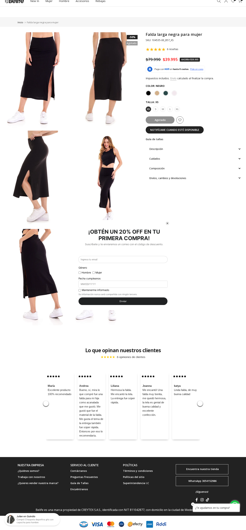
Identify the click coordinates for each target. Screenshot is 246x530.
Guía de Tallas (79, 483)
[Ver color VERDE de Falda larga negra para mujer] (165, 93)
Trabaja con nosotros (31, 477)
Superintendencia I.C (136, 483)
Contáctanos (78, 471)
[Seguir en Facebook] (196, 500)
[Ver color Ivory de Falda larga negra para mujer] (174, 93)
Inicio (20, 22)
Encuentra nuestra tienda (202, 469)
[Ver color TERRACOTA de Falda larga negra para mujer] (157, 93)
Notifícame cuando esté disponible (174, 130)
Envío (173, 78)
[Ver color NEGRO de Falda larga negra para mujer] (148, 93)
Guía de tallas (154, 139)
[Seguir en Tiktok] (207, 500)
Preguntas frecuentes (84, 477)
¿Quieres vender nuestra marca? (38, 483)
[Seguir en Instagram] (202, 500)
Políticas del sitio (133, 477)
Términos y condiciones (138, 471)
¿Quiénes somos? (28, 471)
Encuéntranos (79, 489)
